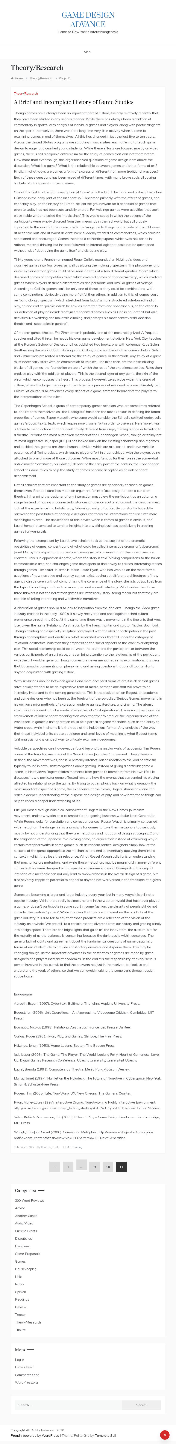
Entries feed (24, 1367)
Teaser (20, 1315)
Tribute (20, 1330)
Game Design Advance (88, 20)
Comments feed (27, 1375)
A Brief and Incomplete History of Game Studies (74, 102)
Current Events (26, 1231)
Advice (20, 1208)
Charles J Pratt (50, 1147)
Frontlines (22, 1246)
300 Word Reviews (29, 1201)
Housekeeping (25, 1269)
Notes (19, 1284)
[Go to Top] (165, 1435)
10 (108, 1167)
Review (20, 1307)
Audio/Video (24, 1223)
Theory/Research (26, 93)
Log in (19, 1360)
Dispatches (23, 1238)
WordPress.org (26, 1382)
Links (19, 1277)
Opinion (20, 1292)
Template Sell (105, 1435)
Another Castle (26, 1216)
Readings (22, 1299)
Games (20, 1261)
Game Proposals (27, 1254)
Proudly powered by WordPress (35, 1435)
